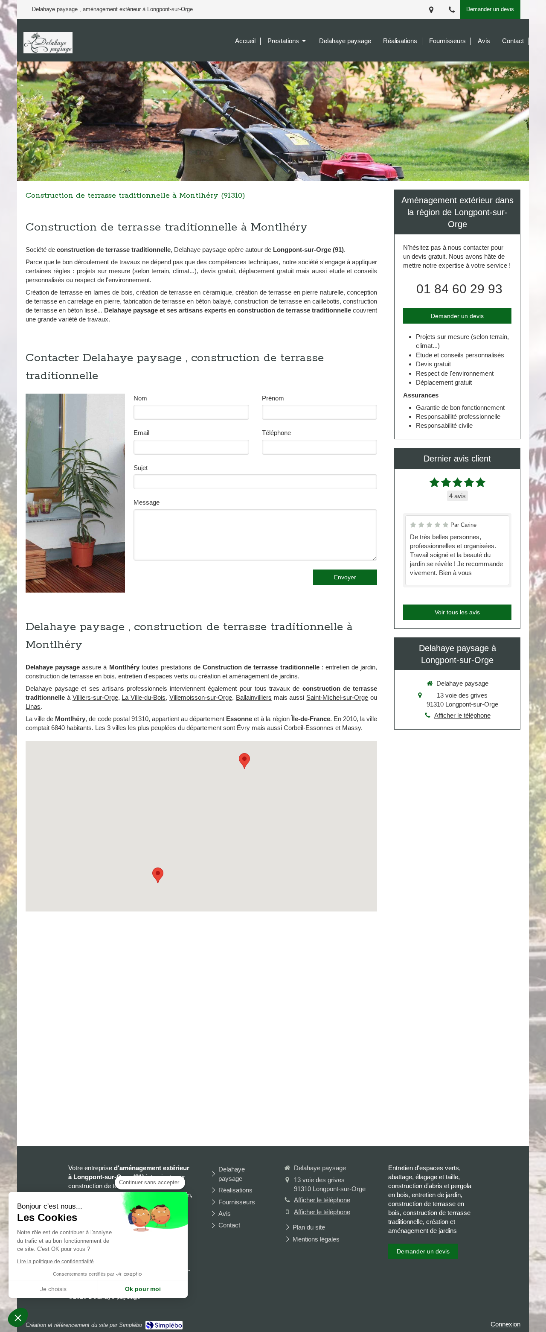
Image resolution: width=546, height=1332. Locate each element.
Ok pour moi (143, 1288)
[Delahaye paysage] (48, 51)
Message (147, 502)
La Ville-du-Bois (144, 697)
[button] (18, 1317)
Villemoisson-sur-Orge (200, 697)
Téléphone (276, 432)
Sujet (141, 467)
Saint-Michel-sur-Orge (337, 697)
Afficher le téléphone (462, 715)
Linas (33, 706)
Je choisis (53, 1288)
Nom (140, 398)
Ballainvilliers (254, 697)
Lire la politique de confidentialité (55, 1262)
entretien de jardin (350, 667)
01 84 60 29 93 (459, 289)
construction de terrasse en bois (70, 676)
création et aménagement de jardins (248, 676)
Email (141, 432)
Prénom (273, 398)
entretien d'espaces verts (153, 676)
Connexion (505, 1324)
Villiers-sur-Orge (95, 697)
